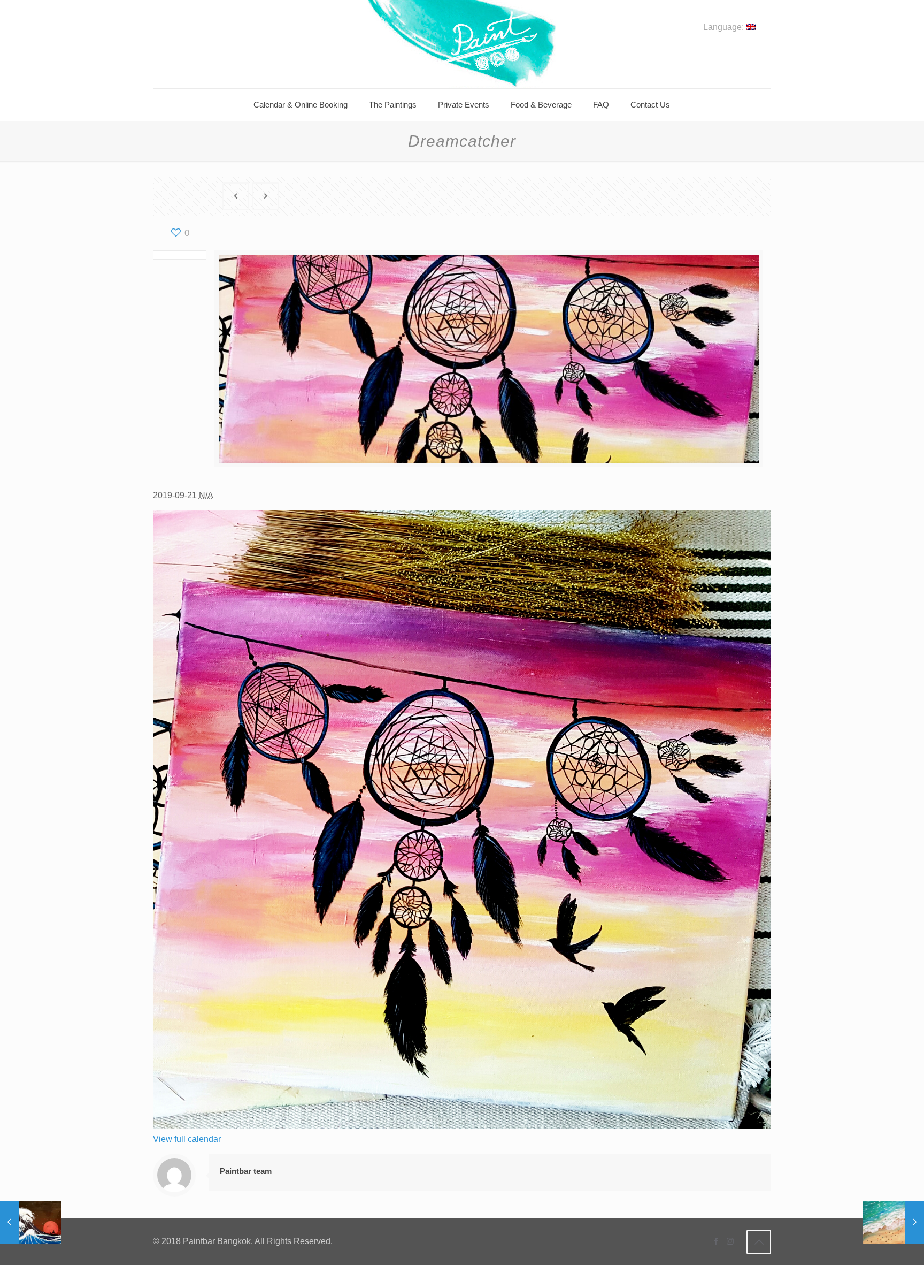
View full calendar (187, 1139)
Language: (724, 27)
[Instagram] (730, 1241)
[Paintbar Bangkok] (461, 44)
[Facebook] (715, 1241)
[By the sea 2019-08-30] (893, 1222)
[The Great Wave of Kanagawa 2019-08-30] (30, 1222)
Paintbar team (246, 1171)
